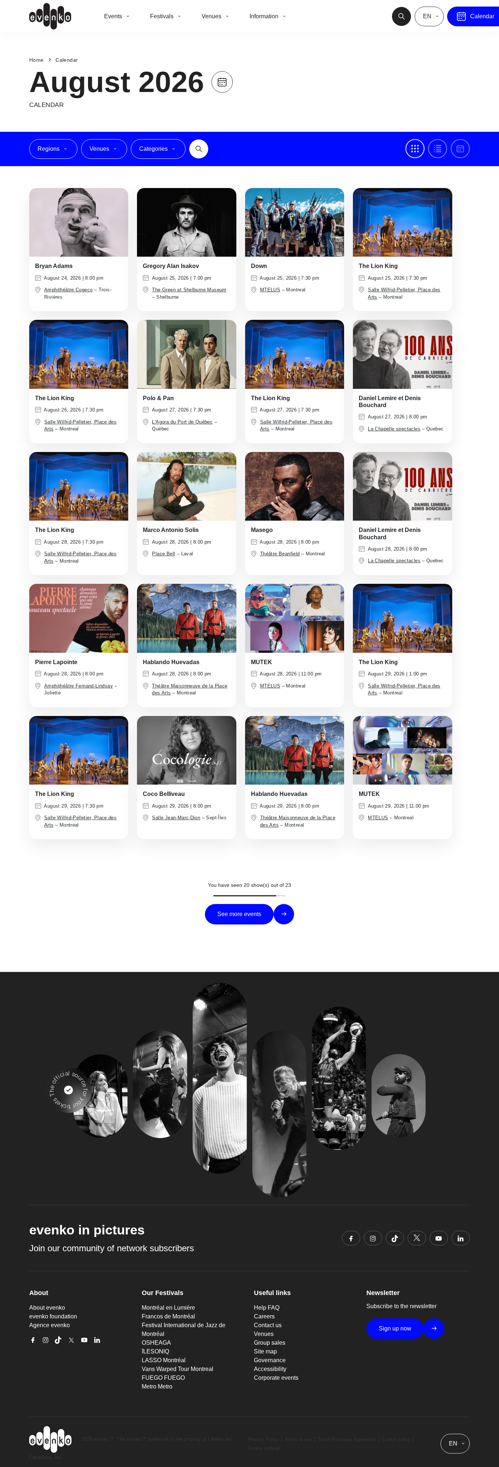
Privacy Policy (263, 1439)
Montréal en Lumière (168, 1308)
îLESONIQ (155, 1351)
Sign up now (395, 1328)
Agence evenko (49, 1325)
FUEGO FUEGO (163, 1378)
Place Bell (163, 553)
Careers (264, 1316)
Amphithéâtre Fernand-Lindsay (78, 686)
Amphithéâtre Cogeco (68, 289)
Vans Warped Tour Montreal (177, 1369)
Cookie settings (264, 1448)
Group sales (269, 1343)
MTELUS (270, 289)
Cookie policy (396, 1439)
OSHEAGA (156, 1343)
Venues (264, 1334)
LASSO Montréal (164, 1360)
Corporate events (276, 1378)
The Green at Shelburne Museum (189, 289)
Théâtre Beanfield (280, 553)
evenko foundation (53, 1316)
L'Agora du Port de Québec (182, 422)
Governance (270, 1360)
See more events (239, 914)
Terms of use (298, 1439)
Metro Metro (157, 1386)
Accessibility (270, 1369)
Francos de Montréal (168, 1316)
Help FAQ (266, 1308)
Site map (265, 1351)
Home (36, 60)
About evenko (47, 1308)
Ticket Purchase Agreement (346, 1439)
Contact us (268, 1325)
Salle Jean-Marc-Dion (176, 817)
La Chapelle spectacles (394, 429)
